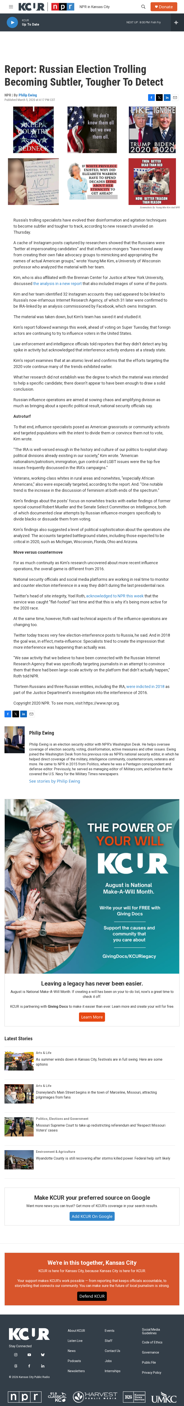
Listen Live (75, 1341)
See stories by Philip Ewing (54, 781)
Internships (112, 1371)
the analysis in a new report (57, 283)
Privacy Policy (151, 1372)
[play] (12, 22)
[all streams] (177, 22)
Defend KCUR (92, 1296)
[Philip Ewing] (14, 739)
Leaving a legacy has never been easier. (92, 983)
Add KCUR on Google (92, 1216)
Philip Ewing (28, 95)
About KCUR (76, 1330)
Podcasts (74, 1361)
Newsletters (76, 1371)
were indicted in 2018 (145, 686)
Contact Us (112, 1351)
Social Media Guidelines (151, 1331)
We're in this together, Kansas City (92, 1262)
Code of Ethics (152, 1342)
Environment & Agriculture (55, 1152)
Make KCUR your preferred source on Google (92, 1197)
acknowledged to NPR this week (115, 596)
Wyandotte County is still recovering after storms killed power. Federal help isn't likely (103, 1158)
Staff (108, 1341)
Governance (150, 1352)
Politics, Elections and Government (62, 1119)
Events (109, 1330)
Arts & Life (43, 1053)
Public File (149, 1362)
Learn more (92, 1017)
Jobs (108, 1361)
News (72, 1351)
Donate (166, 6)
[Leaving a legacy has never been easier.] (92, 886)
